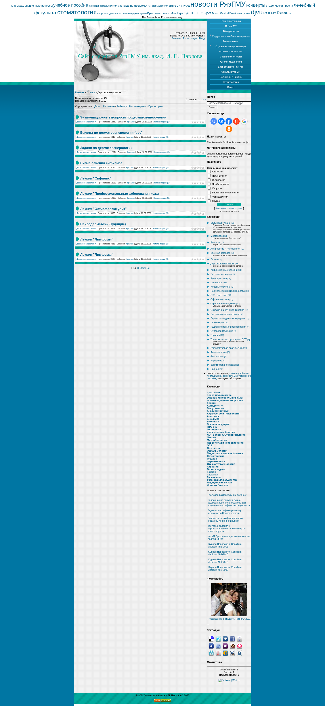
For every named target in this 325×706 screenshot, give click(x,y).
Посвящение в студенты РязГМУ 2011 (229, 618)
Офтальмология (219, 299)
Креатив (131, 122)
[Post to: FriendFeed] (218, 646)
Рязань (284, 13)
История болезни (217, 485)
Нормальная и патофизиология (228, 291)
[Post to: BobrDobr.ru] (232, 646)
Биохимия (213, 419)
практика (212, 474)
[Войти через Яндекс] (236, 121)
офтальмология (108, 5)
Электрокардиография (223, 364)
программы (214, 392)
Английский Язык (218, 411)
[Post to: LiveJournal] (232, 653)
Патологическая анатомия (225, 314)
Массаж (211, 437)
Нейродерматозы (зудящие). (103, 224)
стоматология (77, 12)
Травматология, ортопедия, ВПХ (228, 339)
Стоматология (215, 456)
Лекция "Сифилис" (95, 178)
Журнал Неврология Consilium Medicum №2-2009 (224, 568)
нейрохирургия (240, 13)
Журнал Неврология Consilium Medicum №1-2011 (224, 545)
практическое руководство (132, 13)
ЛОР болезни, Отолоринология (226, 434)
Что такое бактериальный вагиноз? (227, 495)
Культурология (218, 278)
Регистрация (190, 38)
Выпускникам (215, 408)
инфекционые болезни (221, 432)
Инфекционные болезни (223, 270)
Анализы (215, 242)
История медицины (221, 274)
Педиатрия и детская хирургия (227, 318)
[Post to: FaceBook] (232, 638)
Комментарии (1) (162, 152)
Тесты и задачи (216, 469)
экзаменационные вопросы (35, 5)
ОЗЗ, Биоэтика (218, 295)
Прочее (214, 369)
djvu (257, 12)
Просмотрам (155, 106)
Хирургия (217, 188)
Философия (217, 356)
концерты (255, 5)
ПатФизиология (220, 184)
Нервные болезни (220, 286)
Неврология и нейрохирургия (225, 442)
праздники (110, 13)
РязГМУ (269, 13)
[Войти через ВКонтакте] (221, 121)
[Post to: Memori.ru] (239, 646)
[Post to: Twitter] (218, 638)
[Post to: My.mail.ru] (225, 653)
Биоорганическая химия (225, 192)
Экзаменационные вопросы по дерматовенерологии (123, 117)
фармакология (160, 5)
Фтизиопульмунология (221, 464)
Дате (97, 106)
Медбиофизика (218, 282)
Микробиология (217, 440)
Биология (213, 421)
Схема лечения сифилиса (101, 163)
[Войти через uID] (213, 121)
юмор (13, 5)
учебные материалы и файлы (225, 397)
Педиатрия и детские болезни (225, 453)
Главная (176, 38)
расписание (125, 5)
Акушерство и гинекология (225, 248)
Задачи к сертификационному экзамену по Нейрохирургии (224, 511)
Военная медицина (218, 424)
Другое (216, 200)
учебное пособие (70, 5)
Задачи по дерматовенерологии (106, 148)
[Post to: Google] (239, 638)
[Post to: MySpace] (211, 646)
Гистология (214, 429)
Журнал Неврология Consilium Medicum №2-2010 (224, 553)
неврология (142, 5)
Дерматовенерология (86, 122)
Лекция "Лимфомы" (96, 239)
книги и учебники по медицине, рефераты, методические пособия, (229, 376)
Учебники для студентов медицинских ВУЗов (222, 481)
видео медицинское (219, 395)
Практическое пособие (161, 13)
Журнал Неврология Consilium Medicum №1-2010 (224, 560)
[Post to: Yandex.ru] (218, 653)
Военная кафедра (220, 253)
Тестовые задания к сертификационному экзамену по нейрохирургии (226, 528)
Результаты (221, 208)
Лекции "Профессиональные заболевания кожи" (120, 193)
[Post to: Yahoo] (225, 646)
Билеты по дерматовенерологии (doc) (111, 132)
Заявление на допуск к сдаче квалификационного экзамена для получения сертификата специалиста (229, 503)
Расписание (214, 477)
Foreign (211, 472)
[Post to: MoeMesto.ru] (211, 653)
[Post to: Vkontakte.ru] (239, 653)
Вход (202, 38)
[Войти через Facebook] (229, 121)
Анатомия (217, 171)
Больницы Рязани (220, 222)
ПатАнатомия (219, 175)
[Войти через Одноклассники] (229, 129)
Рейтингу (122, 106)
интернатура (179, 5)
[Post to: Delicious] (211, 638)
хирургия (94, 5)
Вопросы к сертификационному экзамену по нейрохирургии (225, 519)
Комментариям (137, 106)
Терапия (215, 335)
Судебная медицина (221, 331)
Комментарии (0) (162, 122)
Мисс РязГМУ (221, 13)
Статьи (91, 92)
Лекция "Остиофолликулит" (103, 209)
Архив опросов (235, 208)
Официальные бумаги (222, 303)
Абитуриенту (215, 405)
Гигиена (214, 259)
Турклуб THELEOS (191, 13)
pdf (208, 13)
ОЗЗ (209, 445)
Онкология (213, 448)
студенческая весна (279, 5)
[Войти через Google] (244, 121)
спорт (100, 13)
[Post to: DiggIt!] (225, 638)
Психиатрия (217, 322)
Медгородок (217, 236)
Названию (109, 106)
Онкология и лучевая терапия (227, 310)
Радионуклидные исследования (228, 326)
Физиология (218, 179)
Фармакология (220, 196)
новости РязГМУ (218, 4)
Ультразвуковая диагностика (226, 348)
